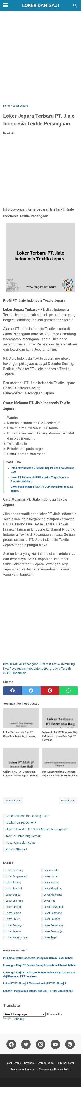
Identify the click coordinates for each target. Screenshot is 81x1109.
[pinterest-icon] (70, 1044)
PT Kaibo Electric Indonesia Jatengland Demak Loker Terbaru (38, 958)
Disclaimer (45, 1069)
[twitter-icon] (26, 1044)
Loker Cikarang (14, 900)
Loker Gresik (13, 919)
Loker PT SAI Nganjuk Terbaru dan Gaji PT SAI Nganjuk (35, 983)
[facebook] (12, 690)
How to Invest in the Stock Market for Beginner (37, 829)
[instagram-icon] (40, 1044)
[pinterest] (50, 690)
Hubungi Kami (65, 1063)
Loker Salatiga (52, 919)
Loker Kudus (51, 882)
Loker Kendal (51, 870)
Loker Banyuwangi (16, 876)
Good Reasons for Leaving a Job (27, 816)
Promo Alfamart (16, 849)
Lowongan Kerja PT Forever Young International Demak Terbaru (39, 965)
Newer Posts (13, 800)
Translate (18, 1019)
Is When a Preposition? (21, 822)
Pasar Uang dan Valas (20, 842)
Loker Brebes (13, 894)
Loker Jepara (13, 931)
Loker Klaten (51, 876)
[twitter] (31, 690)
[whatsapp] (68, 690)
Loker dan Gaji (40, 5)
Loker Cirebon (14, 906)
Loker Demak (13, 913)
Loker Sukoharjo (53, 931)
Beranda (29, 1063)
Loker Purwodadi (54, 906)
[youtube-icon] (55, 1044)
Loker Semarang (53, 925)
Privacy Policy (62, 1069)
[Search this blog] (75, 5)
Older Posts (68, 800)
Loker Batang (13, 882)
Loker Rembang (53, 913)
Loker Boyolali (14, 888)
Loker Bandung (14, 870)
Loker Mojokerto (53, 894)
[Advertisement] (40, 58)
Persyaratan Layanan (22, 1069)
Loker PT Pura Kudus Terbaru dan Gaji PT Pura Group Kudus (38, 990)
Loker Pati (50, 900)
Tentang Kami (45, 1063)
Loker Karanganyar (17, 937)
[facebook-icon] (11, 1044)
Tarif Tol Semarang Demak (23, 836)
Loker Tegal (50, 937)
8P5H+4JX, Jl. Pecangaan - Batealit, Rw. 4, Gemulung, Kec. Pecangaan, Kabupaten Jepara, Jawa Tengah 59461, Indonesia (39, 668)
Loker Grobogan (15, 925)
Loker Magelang (53, 888)
